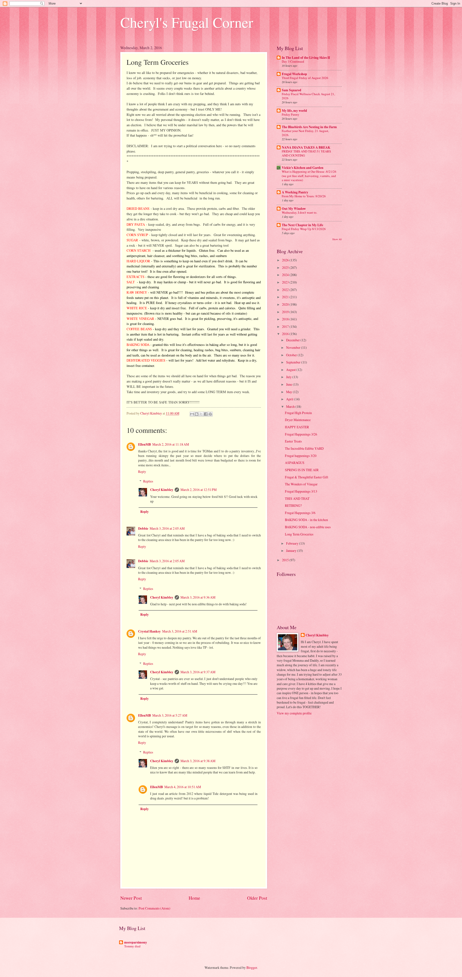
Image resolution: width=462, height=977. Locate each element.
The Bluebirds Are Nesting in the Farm (309, 127)
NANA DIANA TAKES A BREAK (306, 147)
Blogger (251, 967)
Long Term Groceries (299, 534)
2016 (285, 333)
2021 (285, 297)
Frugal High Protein (298, 412)
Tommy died (132, 946)
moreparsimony (135, 942)
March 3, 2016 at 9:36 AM (197, 597)
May (289, 391)
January (291, 550)
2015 (285, 560)
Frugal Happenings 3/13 (301, 491)
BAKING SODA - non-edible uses (308, 527)
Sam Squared (291, 90)
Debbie (143, 528)
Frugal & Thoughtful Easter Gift (306, 477)
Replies (148, 481)
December (293, 340)
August (291, 369)
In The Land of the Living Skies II (306, 57)
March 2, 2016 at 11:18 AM (170, 444)
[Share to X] (201, 414)
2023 (285, 282)
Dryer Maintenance (298, 419)
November (293, 347)
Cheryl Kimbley (161, 489)
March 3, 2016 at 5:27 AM (169, 715)
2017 (285, 326)
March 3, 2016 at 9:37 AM (197, 672)
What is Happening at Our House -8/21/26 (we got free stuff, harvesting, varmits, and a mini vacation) (309, 175)
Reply (142, 471)
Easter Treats (293, 441)
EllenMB (144, 444)
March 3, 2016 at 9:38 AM (197, 761)
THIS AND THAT (297, 498)
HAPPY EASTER (297, 427)
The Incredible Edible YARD (304, 448)
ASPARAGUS (294, 462)
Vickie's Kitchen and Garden (302, 167)
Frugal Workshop (294, 74)
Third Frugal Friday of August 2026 (305, 78)
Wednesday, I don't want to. (299, 212)
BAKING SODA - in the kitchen (306, 519)
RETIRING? (293, 505)
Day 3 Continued (293, 61)
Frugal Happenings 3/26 (301, 434)
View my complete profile (294, 713)
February (292, 543)
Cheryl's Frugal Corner (186, 22)
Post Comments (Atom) (154, 908)
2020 (285, 304)
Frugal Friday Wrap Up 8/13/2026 (304, 229)
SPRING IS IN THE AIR (302, 470)
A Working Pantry (295, 192)
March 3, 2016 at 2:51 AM (179, 631)
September (293, 362)
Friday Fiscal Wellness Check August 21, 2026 (308, 96)
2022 (285, 289)
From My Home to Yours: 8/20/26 (304, 196)
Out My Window (294, 208)
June (289, 384)
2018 (285, 319)
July (289, 377)
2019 (285, 312)
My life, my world (294, 110)
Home (194, 898)
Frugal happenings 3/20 (300, 455)
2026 (285, 260)
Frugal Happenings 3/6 (300, 512)
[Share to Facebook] (205, 414)
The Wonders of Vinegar (301, 484)
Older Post (257, 898)
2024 (285, 274)
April (290, 399)
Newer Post (131, 898)
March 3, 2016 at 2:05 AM (167, 528)
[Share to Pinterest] (210, 414)
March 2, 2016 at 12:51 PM (198, 489)
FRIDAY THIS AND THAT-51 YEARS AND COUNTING (306, 153)
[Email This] (192, 414)
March (290, 406)
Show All (337, 239)
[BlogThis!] (196, 414)
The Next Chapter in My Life (302, 225)
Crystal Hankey (149, 631)
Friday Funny (290, 114)
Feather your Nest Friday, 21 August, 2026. (305, 133)
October (292, 355)
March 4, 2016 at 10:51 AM (182, 787)
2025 (285, 267)
